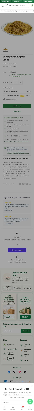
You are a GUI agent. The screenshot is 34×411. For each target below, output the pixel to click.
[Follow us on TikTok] (25, 372)
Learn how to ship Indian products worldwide (18, 153)
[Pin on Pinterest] (23, 184)
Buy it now (17, 111)
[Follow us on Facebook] (9, 372)
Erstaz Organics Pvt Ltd (10, 64)
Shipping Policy (27, 350)
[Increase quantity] (20, 82)
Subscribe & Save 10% (15, 96)
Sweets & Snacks (10, 359)
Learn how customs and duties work (16, 152)
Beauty (23, 11)
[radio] (4, 91)
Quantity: (5, 82)
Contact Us (27, 345)
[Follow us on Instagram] (20, 372)
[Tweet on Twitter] (26, 184)
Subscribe (26, 331)
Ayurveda (6, 11)
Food (19, 11)
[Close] (31, 386)
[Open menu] (3, 6)
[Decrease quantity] (11, 82)
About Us (26, 356)
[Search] (8, 5)
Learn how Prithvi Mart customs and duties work (16, 141)
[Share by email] (30, 184)
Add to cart (17, 106)
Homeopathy (13, 11)
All (2, 11)
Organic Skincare (10, 354)
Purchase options (8, 88)
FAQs (26, 360)
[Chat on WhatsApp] (30, 401)
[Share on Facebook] (20, 184)
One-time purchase (12, 91)
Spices (27, 11)
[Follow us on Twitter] (14, 372)
